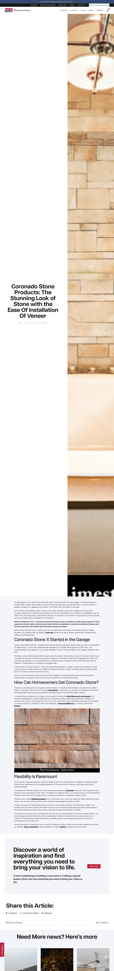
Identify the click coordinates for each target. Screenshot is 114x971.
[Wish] (108, 10)
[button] (11, 913)
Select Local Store (23, 10)
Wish (108, 11)
